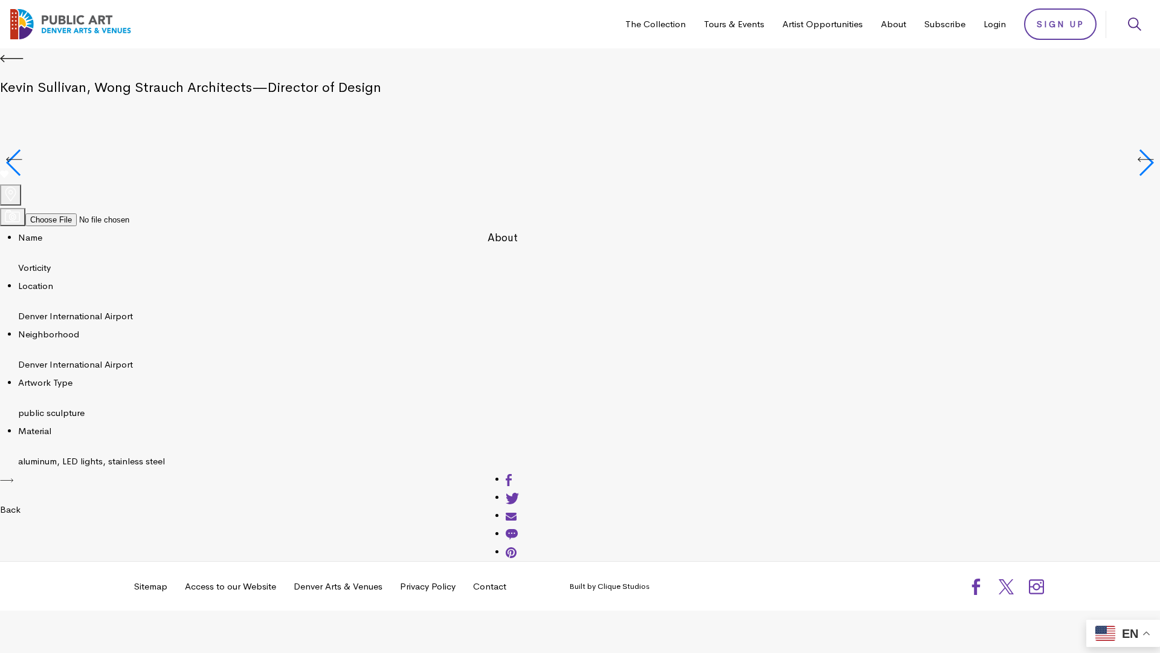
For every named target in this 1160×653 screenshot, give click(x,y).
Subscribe (944, 24)
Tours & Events (734, 24)
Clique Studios (623, 586)
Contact (489, 586)
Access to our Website (230, 586)
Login (995, 24)
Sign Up (1060, 24)
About (893, 24)
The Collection (655, 24)
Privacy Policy (428, 586)
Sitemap (150, 586)
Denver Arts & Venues (338, 586)
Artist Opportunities (822, 24)
